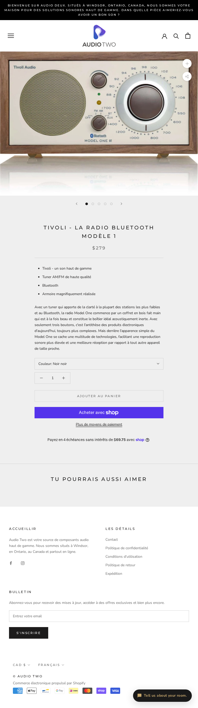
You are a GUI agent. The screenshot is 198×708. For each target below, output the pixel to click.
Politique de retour (120, 565)
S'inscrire (28, 633)
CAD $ (19, 665)
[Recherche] (176, 35)
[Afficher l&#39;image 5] (111, 204)
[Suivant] (121, 204)
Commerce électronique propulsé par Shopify (49, 683)
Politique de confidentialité (126, 548)
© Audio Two (28, 676)
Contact (111, 539)
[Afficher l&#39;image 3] (99, 204)
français (49, 665)
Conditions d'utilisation (123, 556)
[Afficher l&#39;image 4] (105, 204)
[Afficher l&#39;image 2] (93, 204)
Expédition (113, 573)
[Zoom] (187, 63)
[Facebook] (11, 563)
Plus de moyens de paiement (99, 424)
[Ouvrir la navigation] (11, 36)
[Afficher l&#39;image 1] (86, 204)
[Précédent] (76, 204)
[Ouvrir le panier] (187, 36)
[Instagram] (22, 563)
